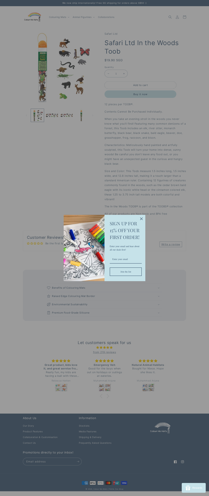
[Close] (141, 219)
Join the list (126, 271)
